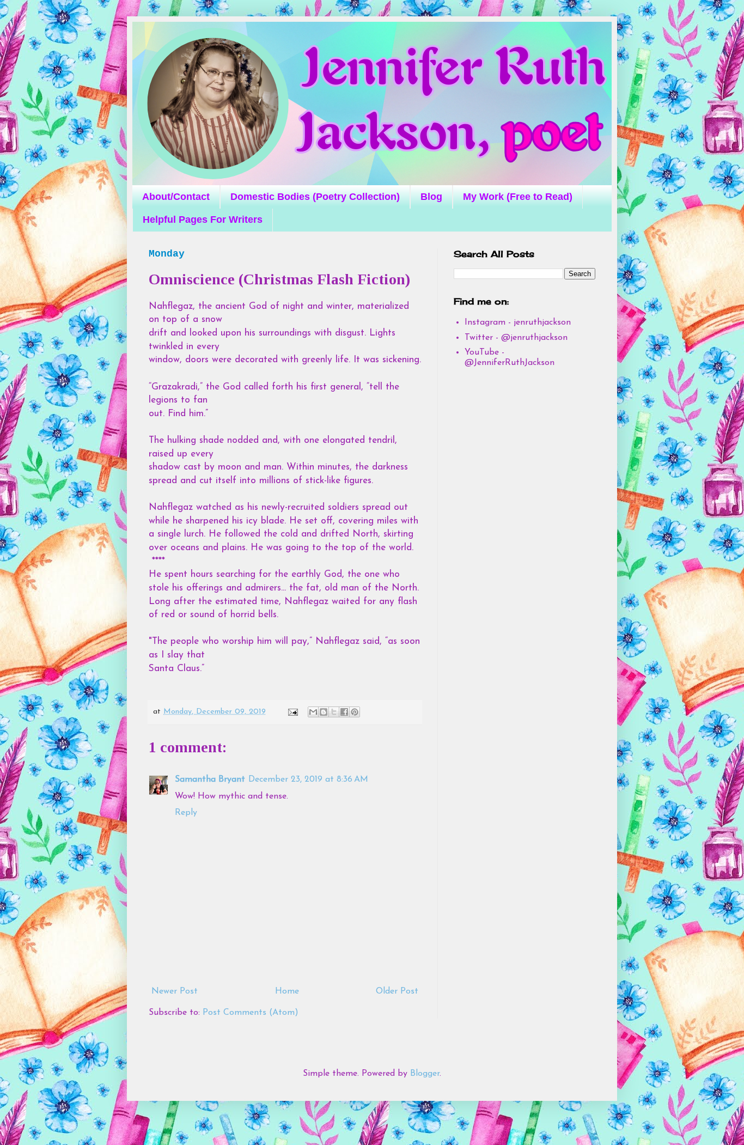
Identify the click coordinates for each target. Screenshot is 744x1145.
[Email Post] (292, 712)
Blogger (425, 1073)
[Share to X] (333, 712)
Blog (431, 196)
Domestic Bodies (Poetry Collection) (315, 196)
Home (287, 991)
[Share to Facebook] (344, 712)
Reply (186, 812)
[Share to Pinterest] (354, 712)
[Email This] (313, 712)
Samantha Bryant (210, 779)
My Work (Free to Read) (517, 196)
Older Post (397, 991)
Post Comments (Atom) (250, 1012)
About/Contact (176, 196)
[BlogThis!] (323, 712)
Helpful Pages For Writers (203, 219)
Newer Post (174, 991)
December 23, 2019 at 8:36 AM (308, 779)
